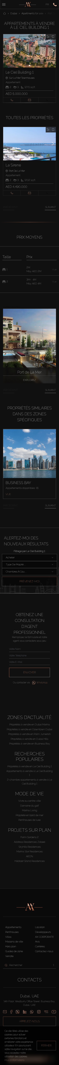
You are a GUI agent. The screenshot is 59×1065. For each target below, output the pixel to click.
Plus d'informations (14, 1060)
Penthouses (12, 931)
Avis (37, 941)
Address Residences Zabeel (29, 841)
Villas (8, 936)
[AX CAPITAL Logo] (27, 4)
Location (40, 927)
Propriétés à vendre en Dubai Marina (29, 724)
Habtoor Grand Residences (30, 860)
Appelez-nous (29, 1021)
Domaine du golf (29, 805)
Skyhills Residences (29, 846)
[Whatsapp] (32, 1012)
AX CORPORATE (44, 936)
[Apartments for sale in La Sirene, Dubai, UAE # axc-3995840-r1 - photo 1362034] (29, 143)
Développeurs (43, 931)
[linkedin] (24, 1012)
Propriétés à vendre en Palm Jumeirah (29, 734)
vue (8, 494)
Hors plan (10, 946)
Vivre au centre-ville (29, 800)
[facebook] (11, 1012)
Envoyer (29, 672)
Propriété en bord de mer (29, 815)
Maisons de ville (14, 941)
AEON (29, 856)
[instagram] (39, 1012)
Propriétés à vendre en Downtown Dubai (29, 729)
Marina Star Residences (29, 851)
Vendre (9, 956)
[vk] (46, 1012)
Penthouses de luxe (29, 819)
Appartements (13, 927)
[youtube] (54, 1012)
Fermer (46, 1045)
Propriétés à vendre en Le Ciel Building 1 (29, 766)
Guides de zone (14, 951)
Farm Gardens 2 (30, 837)
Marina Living (29, 810)
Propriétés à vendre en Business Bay (29, 743)
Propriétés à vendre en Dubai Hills (29, 738)
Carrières (40, 946)
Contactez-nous (44, 951)
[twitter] (17, 1012)
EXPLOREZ (29, 379)
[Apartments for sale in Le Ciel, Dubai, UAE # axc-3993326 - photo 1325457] (29, 51)
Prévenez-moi (29, 581)
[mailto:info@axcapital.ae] (5, 1012)
